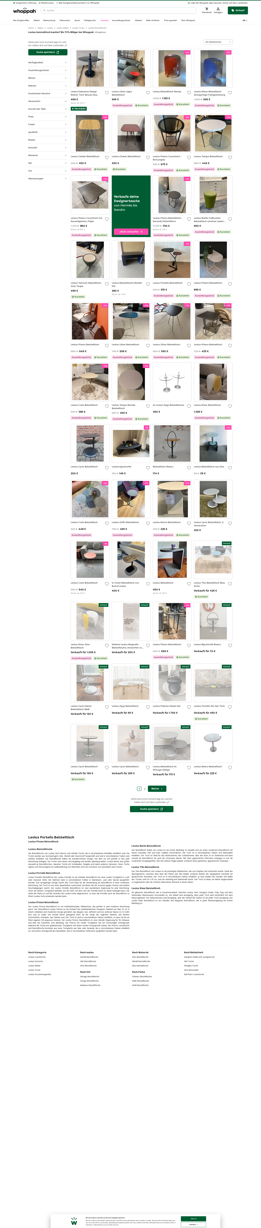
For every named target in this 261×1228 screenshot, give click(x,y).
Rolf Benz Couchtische (194, 974)
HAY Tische (189, 961)
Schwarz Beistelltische (142, 976)
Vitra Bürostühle (191, 970)
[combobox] (120, 10)
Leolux (50, 28)
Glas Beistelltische (140, 965)
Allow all (193, 1218)
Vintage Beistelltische (89, 976)
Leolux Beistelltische (97, 28)
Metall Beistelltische (141, 961)
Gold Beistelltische (140, 985)
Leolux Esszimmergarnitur (39, 974)
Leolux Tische (78, 28)
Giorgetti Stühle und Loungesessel (199, 957)
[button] (175, 3)
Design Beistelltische (89, 981)
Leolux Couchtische (37, 957)
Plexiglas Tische (191, 965)
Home (31, 28)
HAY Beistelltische (88, 961)
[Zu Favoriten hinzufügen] (107, 92)
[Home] (24, 10)
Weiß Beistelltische (140, 981)
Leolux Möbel (63, 28)
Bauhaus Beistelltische (90, 985)
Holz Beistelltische (140, 957)
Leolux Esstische (35, 961)
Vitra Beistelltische (88, 965)
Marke (40, 28)
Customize (192, 1224)
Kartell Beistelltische (89, 957)
